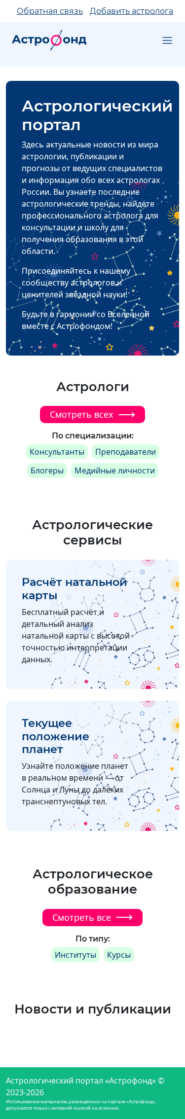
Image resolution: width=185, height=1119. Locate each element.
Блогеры (47, 470)
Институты (75, 954)
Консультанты (57, 451)
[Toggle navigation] (167, 40)
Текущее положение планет (55, 736)
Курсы (119, 954)
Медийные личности (114, 470)
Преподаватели (125, 451)
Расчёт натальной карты (74, 588)
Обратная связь (50, 11)
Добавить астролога (131, 11)
